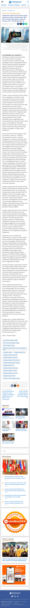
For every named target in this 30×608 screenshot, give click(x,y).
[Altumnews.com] (15, 2)
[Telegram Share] (23, 24)
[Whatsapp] (26, 24)
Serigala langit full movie (10, 357)
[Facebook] (12, 385)
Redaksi (3, 603)
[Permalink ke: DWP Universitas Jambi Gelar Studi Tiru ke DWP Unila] (8, 437)
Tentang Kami (17, 601)
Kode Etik (16, 603)
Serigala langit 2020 (19, 352)
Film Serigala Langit (8, 345)
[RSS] (18, 385)
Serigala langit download (10, 355)
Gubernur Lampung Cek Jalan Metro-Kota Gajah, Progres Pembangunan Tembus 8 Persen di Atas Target (15, 483)
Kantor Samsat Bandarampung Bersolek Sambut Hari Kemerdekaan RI (22, 394)
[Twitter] (15, 385)
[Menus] (2, 2)
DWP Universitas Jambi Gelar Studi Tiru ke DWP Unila (8, 442)
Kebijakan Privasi (5, 605)
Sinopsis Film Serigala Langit (11, 378)
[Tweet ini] (21, 24)
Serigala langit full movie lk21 (11, 360)
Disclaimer (9, 603)
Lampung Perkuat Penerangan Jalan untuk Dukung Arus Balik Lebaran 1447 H (21, 417)
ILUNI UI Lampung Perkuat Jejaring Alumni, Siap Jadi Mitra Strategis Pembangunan (14, 559)
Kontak (24, 601)
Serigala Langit (7, 352)
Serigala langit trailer (9, 376)
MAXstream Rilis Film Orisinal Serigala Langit (14, 349)
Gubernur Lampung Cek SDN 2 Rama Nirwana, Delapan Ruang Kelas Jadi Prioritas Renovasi (14, 502)
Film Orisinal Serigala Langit (11, 13)
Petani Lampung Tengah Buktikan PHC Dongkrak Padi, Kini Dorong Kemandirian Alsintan (15, 489)
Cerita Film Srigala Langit (10, 340)
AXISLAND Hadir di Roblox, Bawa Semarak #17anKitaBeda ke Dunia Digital (15, 496)
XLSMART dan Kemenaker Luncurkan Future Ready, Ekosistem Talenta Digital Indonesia (8, 417)
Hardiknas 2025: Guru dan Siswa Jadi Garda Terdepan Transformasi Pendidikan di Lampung (22, 430)
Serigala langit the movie (10, 373)
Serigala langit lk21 (8, 365)
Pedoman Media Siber (18, 604)
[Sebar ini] (18, 24)
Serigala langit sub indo (10, 370)
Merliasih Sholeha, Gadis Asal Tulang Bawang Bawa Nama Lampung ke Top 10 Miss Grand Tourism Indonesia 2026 (15, 477)
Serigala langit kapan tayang (11, 363)
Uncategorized (5, 24)
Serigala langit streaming (10, 368)
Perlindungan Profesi (6, 604)
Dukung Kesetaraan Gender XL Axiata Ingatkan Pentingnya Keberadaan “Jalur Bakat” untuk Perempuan (8, 394)
